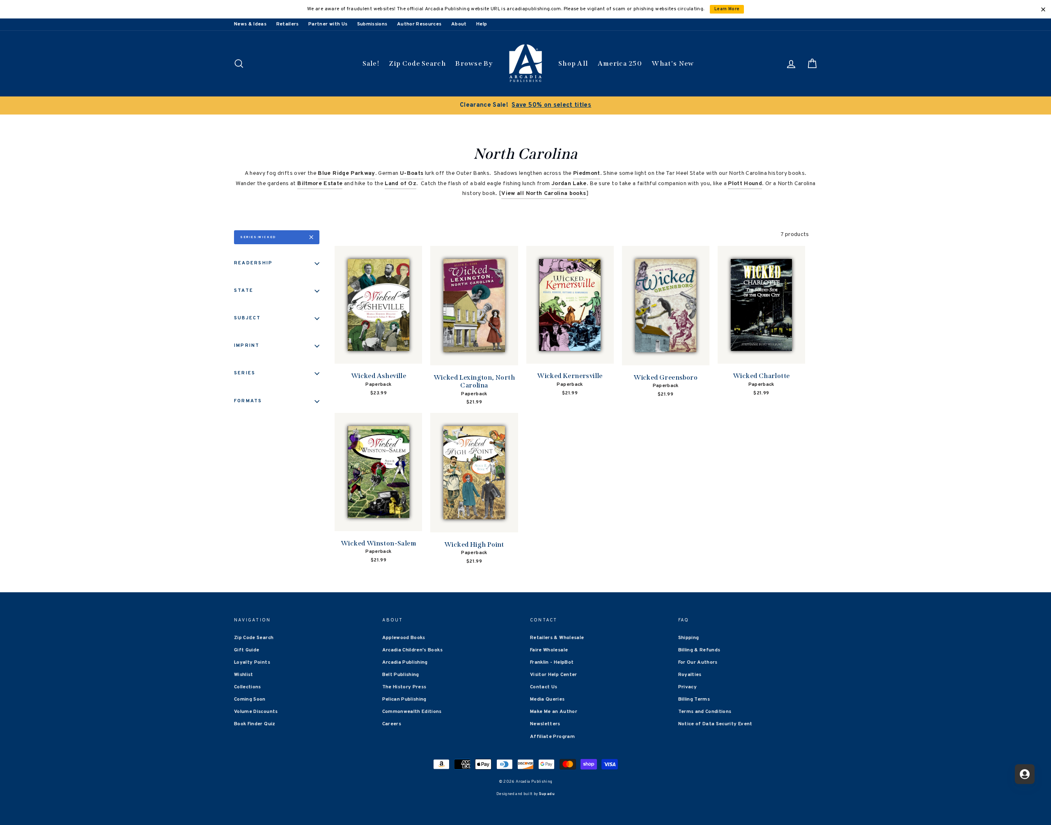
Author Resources (419, 24)
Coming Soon (250, 699)
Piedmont (586, 173)
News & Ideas (250, 24)
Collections (247, 687)
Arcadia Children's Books (412, 650)
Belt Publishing (400, 674)
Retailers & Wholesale (557, 638)
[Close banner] (1043, 9)
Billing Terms (694, 699)
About (459, 24)
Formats (248, 401)
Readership (253, 263)
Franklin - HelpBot (552, 662)
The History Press (404, 687)
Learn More (727, 9)
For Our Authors (698, 662)
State (243, 290)
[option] (525, 105)
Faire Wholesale (549, 650)
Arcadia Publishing (405, 662)
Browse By (474, 63)
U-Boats (411, 173)
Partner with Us (327, 24)
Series (244, 373)
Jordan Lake (569, 183)
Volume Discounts (256, 711)
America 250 (620, 63)
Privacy (687, 687)
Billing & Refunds (699, 650)
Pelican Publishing (404, 699)
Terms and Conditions (705, 711)
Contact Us (544, 687)
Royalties (690, 674)
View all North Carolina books (543, 193)
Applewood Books (403, 638)
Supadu (547, 794)
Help (481, 24)
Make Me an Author (553, 711)
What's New (673, 63)
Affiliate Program (552, 736)
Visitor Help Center (553, 674)
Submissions (372, 24)
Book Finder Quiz (254, 724)
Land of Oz (400, 183)
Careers (391, 724)
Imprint (247, 345)
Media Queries (547, 699)
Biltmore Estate (319, 183)
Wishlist (243, 674)
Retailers (287, 24)
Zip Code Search (417, 63)
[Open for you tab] (1025, 774)
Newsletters (545, 724)
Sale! (371, 63)
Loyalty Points (252, 662)
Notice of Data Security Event (715, 724)
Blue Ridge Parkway (346, 173)
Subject (247, 318)
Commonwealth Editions (412, 711)
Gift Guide (246, 650)
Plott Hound (745, 183)
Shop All (573, 63)
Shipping (688, 638)
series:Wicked (258, 237)
